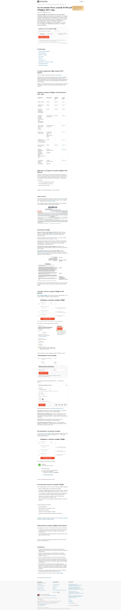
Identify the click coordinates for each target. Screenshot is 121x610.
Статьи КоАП (70, 600)
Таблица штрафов (42, 53)
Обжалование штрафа (43, 65)
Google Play (50, 595)
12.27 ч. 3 (64, 145)
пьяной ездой (58, 75)
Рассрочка (41, 58)
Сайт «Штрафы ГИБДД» (42, 295)
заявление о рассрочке (42, 251)
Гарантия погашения (40, 588)
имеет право (51, 234)
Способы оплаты (42, 60)
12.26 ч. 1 (64, 109)
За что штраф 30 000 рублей (44, 51)
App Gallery (54, 595)
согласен (41, 42)
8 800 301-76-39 (42, 605)
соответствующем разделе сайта (56, 408)
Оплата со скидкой (40, 587)
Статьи (43, 4)
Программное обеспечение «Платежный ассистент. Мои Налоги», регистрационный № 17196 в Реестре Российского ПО (75, 593)
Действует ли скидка (43, 54)
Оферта (54, 588)
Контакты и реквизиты (71, 603)
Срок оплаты (41, 56)
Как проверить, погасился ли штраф (46, 61)
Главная (39, 4)
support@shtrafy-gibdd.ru (42, 604)
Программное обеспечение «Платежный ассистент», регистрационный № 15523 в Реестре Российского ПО (74, 585)
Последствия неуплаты (43, 63)
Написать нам (56, 585)
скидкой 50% (39, 175)
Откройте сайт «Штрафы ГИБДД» (44, 433)
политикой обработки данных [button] (77, 9)
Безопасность (55, 587)
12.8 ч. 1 (63, 101)
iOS (44, 595)
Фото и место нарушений (41, 585)
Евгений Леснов (48, 12)
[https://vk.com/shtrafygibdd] (58, 592)
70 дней (58, 198)
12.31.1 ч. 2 (64, 149)
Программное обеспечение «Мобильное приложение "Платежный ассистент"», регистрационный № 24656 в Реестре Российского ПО (75, 589)
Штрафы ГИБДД (51, 201)
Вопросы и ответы (56, 584)
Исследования (70, 601)
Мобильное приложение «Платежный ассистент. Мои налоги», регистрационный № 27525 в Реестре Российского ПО (75, 596)
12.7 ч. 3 (63, 139)
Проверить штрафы (43, 37)
